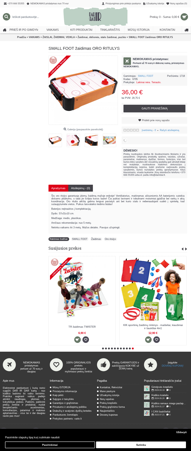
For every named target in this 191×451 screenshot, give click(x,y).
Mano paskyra (107, 391)
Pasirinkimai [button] (50, 445)
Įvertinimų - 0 (149, 130)
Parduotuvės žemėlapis (65, 414)
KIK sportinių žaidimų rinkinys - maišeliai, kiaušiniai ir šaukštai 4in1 (153, 327)
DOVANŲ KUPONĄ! (173, 365)
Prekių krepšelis (108, 403)
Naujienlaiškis (107, 410)
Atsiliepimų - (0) (80, 188)
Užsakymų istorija (109, 395)
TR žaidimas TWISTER (82, 326)
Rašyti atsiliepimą (169, 130)
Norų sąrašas (107, 399)
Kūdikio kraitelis (160, 395)
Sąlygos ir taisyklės (63, 399)
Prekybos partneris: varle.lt (67, 418)
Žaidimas (96, 239)
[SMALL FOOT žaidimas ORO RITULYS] (56, 139)
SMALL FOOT (145, 76)
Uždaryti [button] (181, 432)
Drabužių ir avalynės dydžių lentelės (72, 410)
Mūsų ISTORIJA (62, 387)
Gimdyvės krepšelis (162, 387)
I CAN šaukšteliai (160, 411)
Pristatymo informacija (65, 391)
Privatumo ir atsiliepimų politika (69, 407)
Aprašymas (58, 188)
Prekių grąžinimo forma (112, 407)
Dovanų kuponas (109, 414)
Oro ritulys (110, 239)
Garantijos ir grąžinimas (65, 403)
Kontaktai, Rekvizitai (111, 387)
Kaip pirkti (58, 395)
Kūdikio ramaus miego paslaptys (168, 403)
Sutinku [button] (141, 445)
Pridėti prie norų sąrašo (156, 120)
